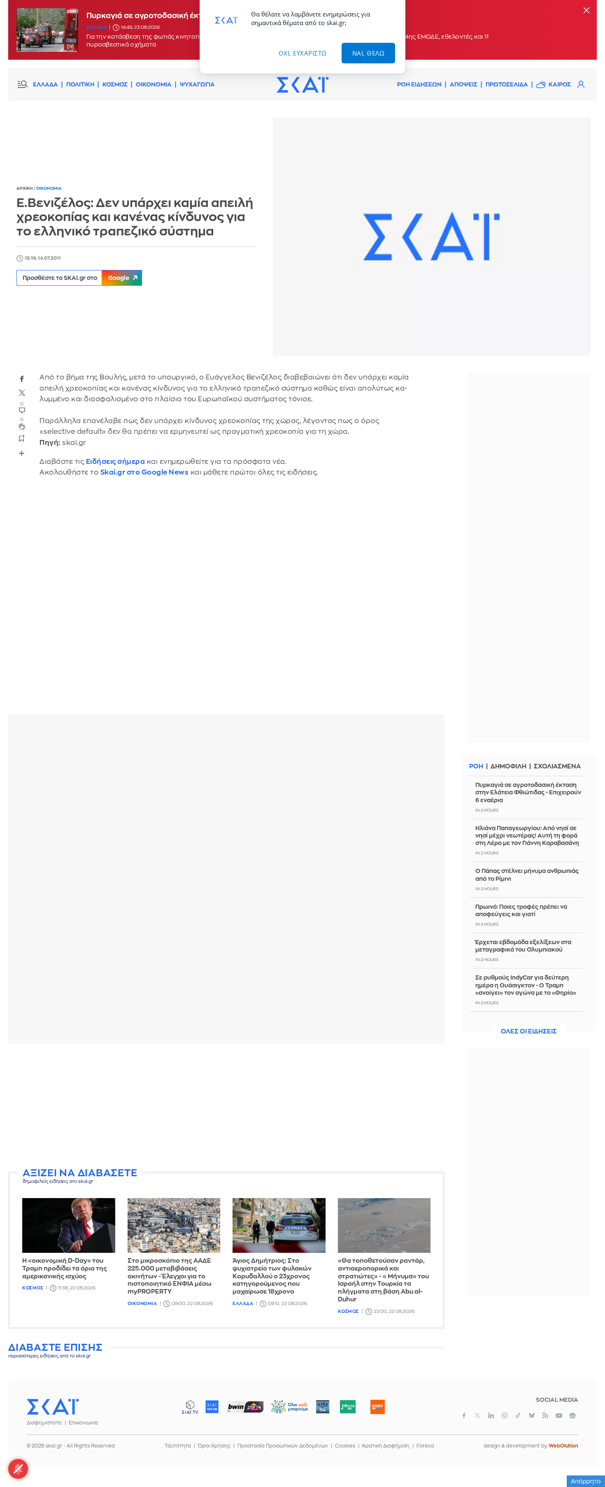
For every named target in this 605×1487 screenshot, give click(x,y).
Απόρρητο (586, 1481)
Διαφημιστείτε (44, 1422)
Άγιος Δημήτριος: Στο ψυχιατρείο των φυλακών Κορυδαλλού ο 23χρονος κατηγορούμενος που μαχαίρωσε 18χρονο (272, 1276)
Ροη (476, 766)
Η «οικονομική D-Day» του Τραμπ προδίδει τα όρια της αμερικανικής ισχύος (64, 1269)
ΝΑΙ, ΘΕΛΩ (368, 53)
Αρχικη (24, 188)
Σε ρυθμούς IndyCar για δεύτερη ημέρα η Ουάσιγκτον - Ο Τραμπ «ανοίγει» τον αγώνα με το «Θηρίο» (525, 985)
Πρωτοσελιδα (507, 84)
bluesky (532, 1415)
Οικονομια (49, 188)
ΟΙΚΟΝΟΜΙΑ (154, 84)
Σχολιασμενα (557, 766)
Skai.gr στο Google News (144, 472)
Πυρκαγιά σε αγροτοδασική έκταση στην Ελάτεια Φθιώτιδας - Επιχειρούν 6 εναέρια (528, 792)
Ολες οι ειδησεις (529, 1032)
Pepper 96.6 (322, 1406)
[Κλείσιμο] (586, 11)
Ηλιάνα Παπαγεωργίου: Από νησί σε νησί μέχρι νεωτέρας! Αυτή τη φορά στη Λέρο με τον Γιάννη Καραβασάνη (527, 835)
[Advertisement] (226, 1107)
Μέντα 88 (347, 1406)
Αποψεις (463, 84)
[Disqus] (226, 602)
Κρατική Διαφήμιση (386, 1445)
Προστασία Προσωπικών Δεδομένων (282, 1445)
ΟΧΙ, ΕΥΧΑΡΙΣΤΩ (303, 53)
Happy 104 (377, 1406)
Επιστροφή (584, 1458)
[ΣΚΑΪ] (302, 84)
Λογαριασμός (581, 84)
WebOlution (563, 1445)
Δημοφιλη (508, 766)
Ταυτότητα (178, 1445)
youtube (559, 1415)
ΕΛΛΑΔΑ (45, 84)
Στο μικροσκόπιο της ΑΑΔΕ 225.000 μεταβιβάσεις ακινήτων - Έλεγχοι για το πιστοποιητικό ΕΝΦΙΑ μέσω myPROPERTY (170, 1276)
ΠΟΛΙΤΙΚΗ (80, 84)
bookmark (22, 438)
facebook (22, 379)
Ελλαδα (96, 27)
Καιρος (560, 84)
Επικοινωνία (83, 1422)
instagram (504, 1415)
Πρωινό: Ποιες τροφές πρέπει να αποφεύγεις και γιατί (521, 910)
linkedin (491, 1415)
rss (545, 1415)
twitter (22, 393)
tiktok (518, 1415)
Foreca (425, 1445)
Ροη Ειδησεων (419, 84)
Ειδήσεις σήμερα (115, 461)
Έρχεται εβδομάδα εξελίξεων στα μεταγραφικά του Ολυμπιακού (523, 945)
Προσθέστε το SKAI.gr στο (76, 278)
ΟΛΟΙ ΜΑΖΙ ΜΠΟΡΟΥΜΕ (283, 1410)
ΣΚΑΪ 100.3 (212, 1406)
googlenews (572, 1415)
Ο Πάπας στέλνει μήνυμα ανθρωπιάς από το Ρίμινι (527, 874)
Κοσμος (32, 1288)
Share (21, 453)
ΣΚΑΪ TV (190, 1406)
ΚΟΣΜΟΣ (115, 84)
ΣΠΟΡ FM (245, 1406)
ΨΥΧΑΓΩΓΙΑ (197, 84)
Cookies (345, 1445)
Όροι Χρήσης (214, 1445)
